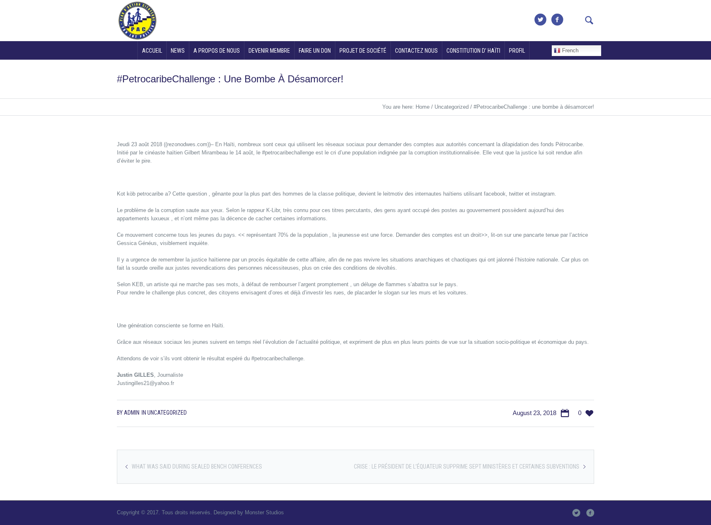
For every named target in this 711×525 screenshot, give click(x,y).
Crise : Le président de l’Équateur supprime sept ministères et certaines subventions (466, 466)
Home (423, 107)
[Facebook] (557, 20)
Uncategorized (451, 107)
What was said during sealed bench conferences (197, 466)
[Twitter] (540, 20)
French (569, 50)
